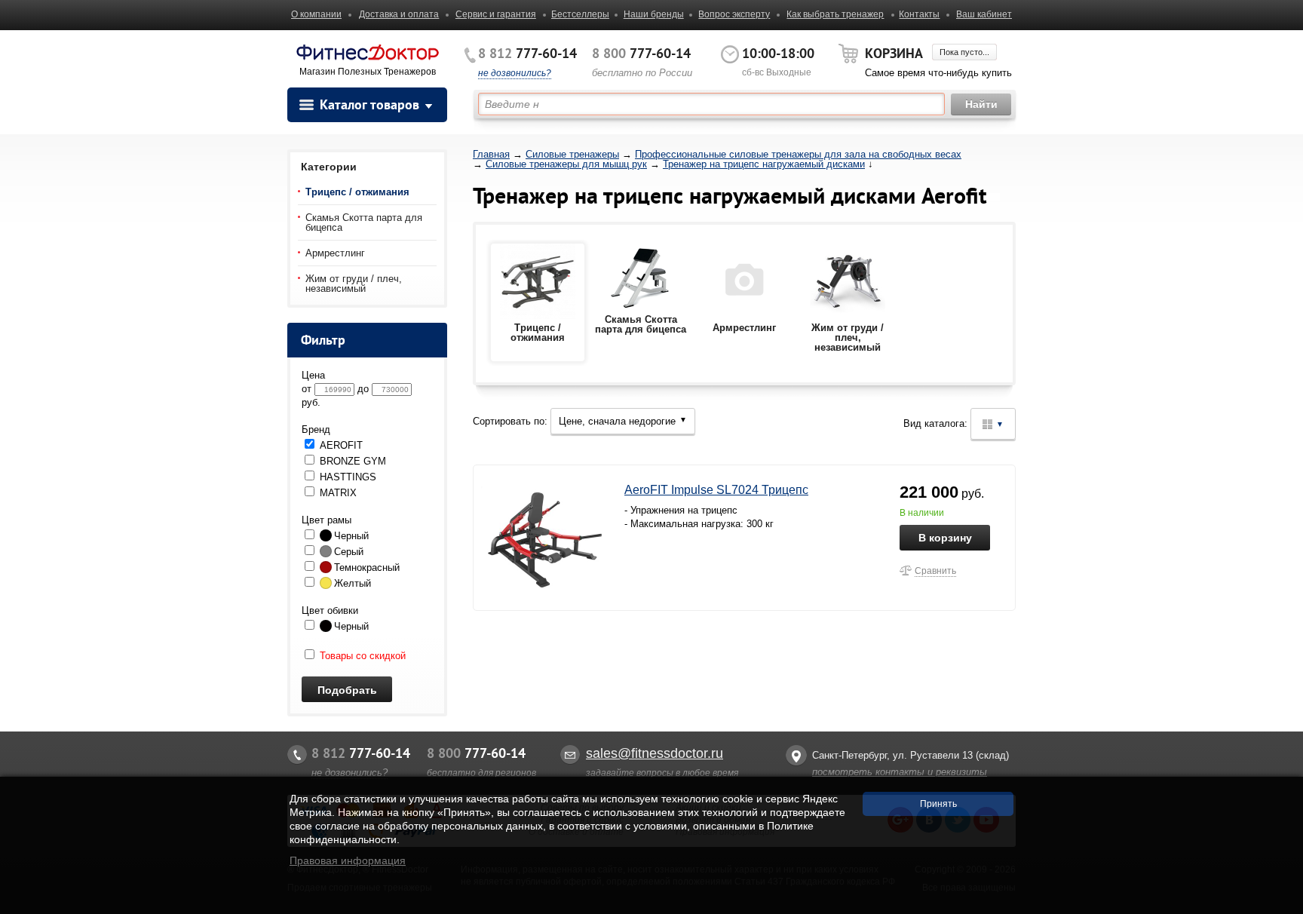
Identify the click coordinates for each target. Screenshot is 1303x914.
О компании (316, 14)
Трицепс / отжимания (357, 192)
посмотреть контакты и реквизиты (899, 772)
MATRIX (337, 492)
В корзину (945, 538)
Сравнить (935, 571)
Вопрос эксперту (734, 14)
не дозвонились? (514, 73)
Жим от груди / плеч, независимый (353, 283)
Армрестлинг (335, 253)
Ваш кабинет (984, 14)
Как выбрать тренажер (835, 14)
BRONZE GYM (351, 461)
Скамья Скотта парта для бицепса (363, 222)
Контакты (919, 14)
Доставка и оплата (399, 14)
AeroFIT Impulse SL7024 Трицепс (716, 489)
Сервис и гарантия (495, 14)
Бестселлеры (580, 14)
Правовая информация (348, 860)
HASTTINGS (346, 477)
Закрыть (1278, 906)
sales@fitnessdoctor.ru (654, 753)
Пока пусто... (964, 52)
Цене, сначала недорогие (623, 421)
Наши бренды (654, 14)
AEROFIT (340, 445)
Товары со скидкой (361, 655)
